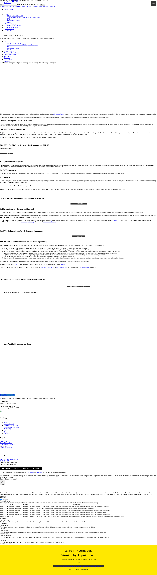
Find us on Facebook (6, 448)
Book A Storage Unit (10, 54)
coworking (43, 267)
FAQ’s (9, 46)
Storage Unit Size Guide (14, 43)
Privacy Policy (4, 441)
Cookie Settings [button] (5, 479)
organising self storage (27, 222)
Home (5, 422)
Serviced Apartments (84, 267)
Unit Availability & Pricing (11, 53)
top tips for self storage (49, 222)
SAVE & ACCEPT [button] (5, 544)
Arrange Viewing (9, 51)
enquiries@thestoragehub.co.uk (9, 459)
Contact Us (7, 58)
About (5, 41)
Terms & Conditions (6, 443)
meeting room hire (61, 267)
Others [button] (2, 539)
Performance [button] (3, 523)
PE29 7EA (7, 61)
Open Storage (8, 56)
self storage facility (58, 114)
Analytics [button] (2, 528)
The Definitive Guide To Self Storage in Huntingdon (22, 45)
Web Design (30, 472)
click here (16, 264)
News (9, 49)
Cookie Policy (4, 446)
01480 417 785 (8, 59)
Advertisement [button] (4, 533)
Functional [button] (3, 518)
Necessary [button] (3, 497)
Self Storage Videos (13, 48)
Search (42, 4)
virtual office (50, 267)
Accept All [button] (14, 479)
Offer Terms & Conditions (7, 444)
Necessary (5, 499)
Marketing (39, 472)
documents (116, 220)
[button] (6, 153)
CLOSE (153, 3)
